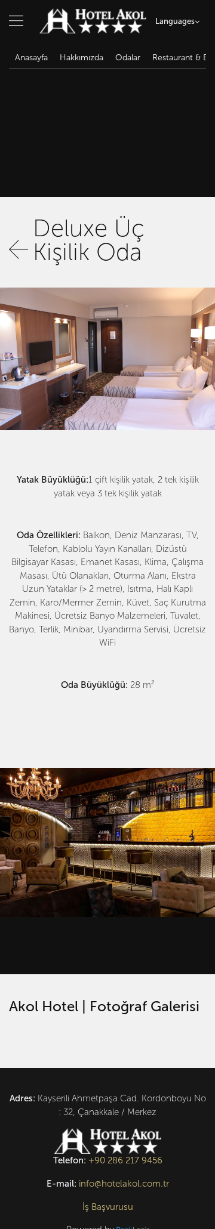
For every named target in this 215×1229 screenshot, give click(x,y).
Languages (175, 21)
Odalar (127, 58)
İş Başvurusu (107, 1207)
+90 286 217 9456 (125, 1160)
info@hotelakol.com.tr (124, 1183)
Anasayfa (31, 58)
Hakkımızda (81, 58)
